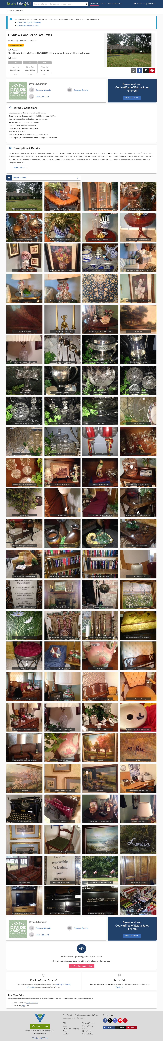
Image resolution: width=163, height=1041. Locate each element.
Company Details (81, 90)
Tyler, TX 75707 (32, 1003)
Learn (65, 1026)
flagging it (119, 987)
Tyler (23, 1006)
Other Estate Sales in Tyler (28, 25)
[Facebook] (105, 1020)
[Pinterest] (125, 1020)
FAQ (65, 1023)
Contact (66, 1034)
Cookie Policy (87, 1034)
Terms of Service (88, 1023)
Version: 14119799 (40, 1038)
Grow (71, 1028)
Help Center (87, 1031)
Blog (64, 1031)
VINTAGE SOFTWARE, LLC (45, 1031)
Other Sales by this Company (29, 22)
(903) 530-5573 (42, 97)
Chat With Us (42, 1026)
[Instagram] (115, 1020)
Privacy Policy (87, 1026)
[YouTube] (120, 1020)
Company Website (43, 90)
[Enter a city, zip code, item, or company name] (85, 4)
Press (84, 1028)
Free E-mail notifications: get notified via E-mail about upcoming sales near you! (81, 1016)
